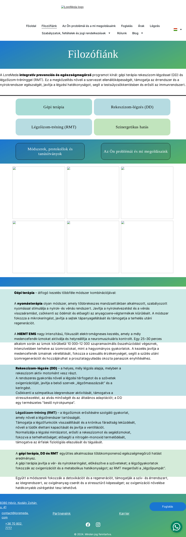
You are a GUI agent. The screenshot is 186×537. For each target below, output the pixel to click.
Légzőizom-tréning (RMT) (53, 127)
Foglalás (127, 26)
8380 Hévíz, (9, 503)
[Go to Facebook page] (88, 524)
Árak (141, 26)
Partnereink (62, 513)
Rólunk (122, 33)
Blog (135, 33)
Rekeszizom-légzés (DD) (132, 107)
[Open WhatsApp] (176, 527)
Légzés (155, 26)
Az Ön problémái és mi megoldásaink (136, 151)
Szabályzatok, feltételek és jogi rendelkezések (74, 33)
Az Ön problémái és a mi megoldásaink (89, 26)
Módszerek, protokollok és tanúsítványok (50, 151)
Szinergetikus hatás (132, 127)
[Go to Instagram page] (98, 524)
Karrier (124, 513)
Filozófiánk (49, 26)
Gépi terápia (53, 107)
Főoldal (31, 26)
